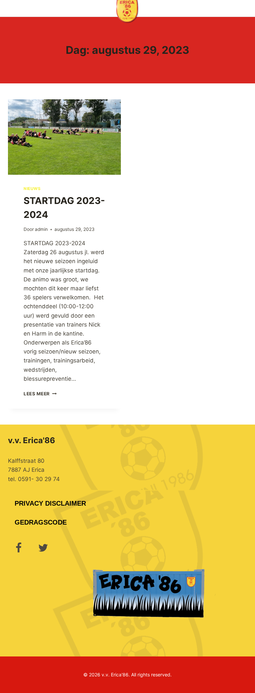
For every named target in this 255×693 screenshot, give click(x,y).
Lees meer (40, 393)
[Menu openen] (249, 8)
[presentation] (64, 137)
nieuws (32, 188)
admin (41, 229)
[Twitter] (43, 547)
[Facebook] (18, 547)
